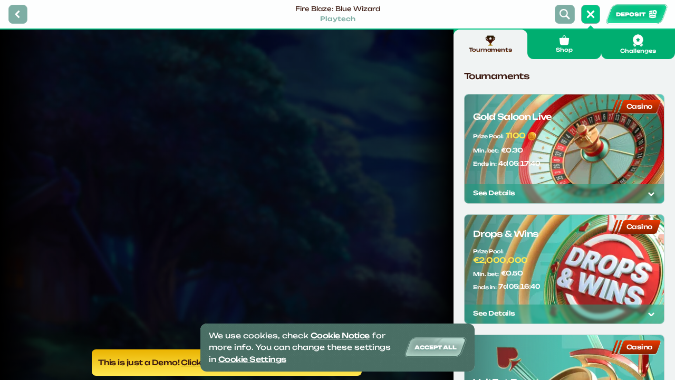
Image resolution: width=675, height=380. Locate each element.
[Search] (565, 14)
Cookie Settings (252, 359)
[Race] (590, 14)
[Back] (17, 14)
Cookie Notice (340, 335)
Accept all (435, 347)
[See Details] (651, 193)
